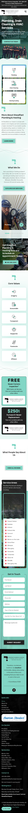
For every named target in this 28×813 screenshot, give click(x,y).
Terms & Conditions (7, 712)
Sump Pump (5, 737)
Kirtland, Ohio (6, 762)
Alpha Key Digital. (14, 807)
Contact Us (5, 707)
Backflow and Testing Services (10, 731)
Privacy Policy (6, 710)
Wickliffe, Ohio (6, 756)
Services (4, 705)
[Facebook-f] (14, 690)
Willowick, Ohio (6, 768)
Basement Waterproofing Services (12, 745)
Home (3, 701)
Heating (4, 741)
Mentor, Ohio (5, 753)
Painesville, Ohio (6, 764)
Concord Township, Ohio (9, 766)
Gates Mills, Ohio (7, 758)
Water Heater (6, 743)
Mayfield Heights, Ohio (8, 760)
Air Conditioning (6, 739)
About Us (4, 703)
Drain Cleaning (6, 733)
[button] (7, 233)
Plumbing (4, 729)
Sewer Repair (5, 735)
